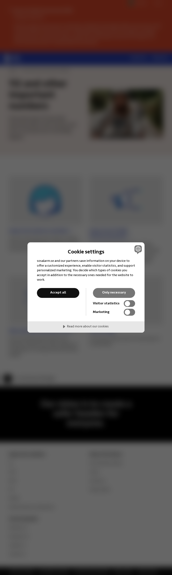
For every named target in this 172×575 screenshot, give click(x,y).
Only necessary (114, 292)
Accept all (58, 292)
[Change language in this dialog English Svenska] (137, 249)
